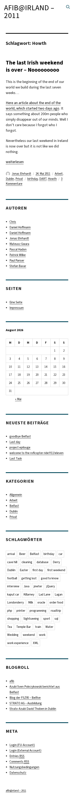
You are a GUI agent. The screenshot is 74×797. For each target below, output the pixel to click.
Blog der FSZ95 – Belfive (25, 698)
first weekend (56, 570)
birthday (32, 179)
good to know (50, 578)
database (43, 562)
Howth (52, 179)
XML (35, 643)
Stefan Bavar (17, 266)
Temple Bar (23, 627)
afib (11, 681)
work (42, 635)
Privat (19, 179)
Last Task (15, 458)
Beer (22, 554)
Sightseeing (31, 619)
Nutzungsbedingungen (24, 767)
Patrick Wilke (17, 255)
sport (46, 619)
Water (49, 627)
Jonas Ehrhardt (21, 174)
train (38, 627)
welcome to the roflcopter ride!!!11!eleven (36, 453)
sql (56, 619)
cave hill (12, 562)
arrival (11, 554)
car (60, 554)
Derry (56, 562)
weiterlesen (15, 161)
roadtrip (56, 611)
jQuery (50, 586)
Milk (30, 602)
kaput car (13, 594)
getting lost (29, 578)
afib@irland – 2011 (29, 11)
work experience (18, 643)
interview (13, 586)
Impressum (16, 308)
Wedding (12, 635)
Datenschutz (17, 773)
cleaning (27, 562)
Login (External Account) (25, 750)
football (12, 578)
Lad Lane (44, 594)
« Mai (18, 399)
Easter (24, 570)
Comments (19, 762)
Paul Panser (16, 260)
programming (38, 611)
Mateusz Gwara (19, 244)
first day (37, 570)
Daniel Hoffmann (20, 227)
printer (20, 611)
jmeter (38, 586)
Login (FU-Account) (22, 745)
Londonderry (15, 602)
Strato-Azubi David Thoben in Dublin (32, 709)
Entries (16, 756)
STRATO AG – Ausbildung (25, 703)
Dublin (10, 179)
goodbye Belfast (20, 436)
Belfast (14, 506)
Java (26, 586)
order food (56, 602)
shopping (13, 619)
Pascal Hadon (18, 249)
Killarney (28, 594)
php (9, 611)
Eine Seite (15, 302)
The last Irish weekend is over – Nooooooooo (34, 66)
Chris (12, 222)
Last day (14, 442)
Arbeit (59, 174)
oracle (41, 602)
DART (42, 179)
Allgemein (15, 495)
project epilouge (19, 447)
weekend (29, 635)
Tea (9, 627)
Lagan (58, 594)
